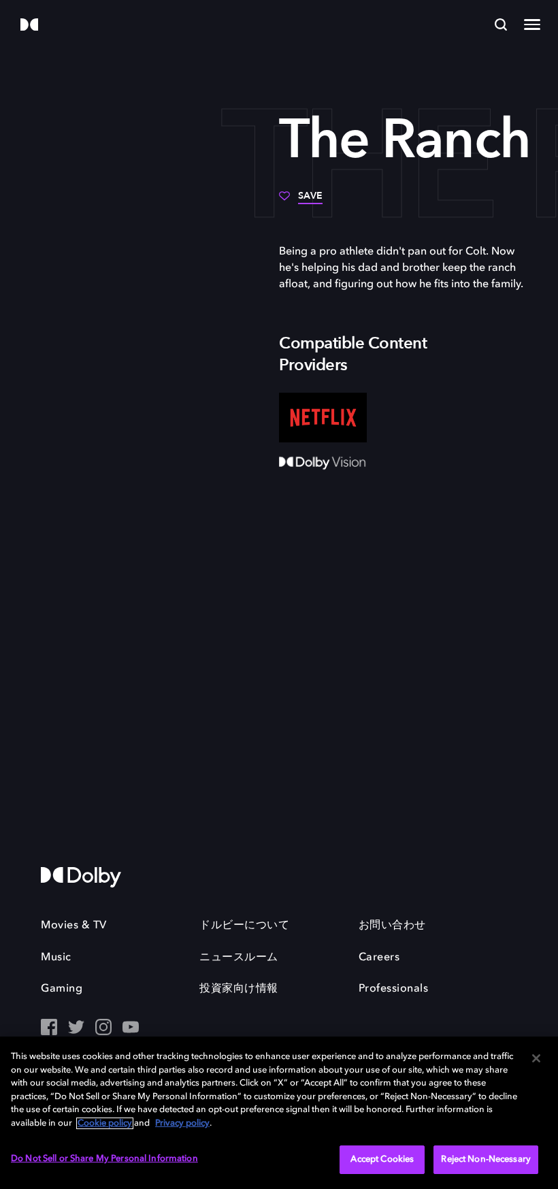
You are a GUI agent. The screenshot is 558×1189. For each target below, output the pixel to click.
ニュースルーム (238, 957)
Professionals (394, 988)
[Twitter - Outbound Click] (76, 1028)
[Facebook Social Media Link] (49, 1028)
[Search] (501, 24)
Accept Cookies (382, 1159)
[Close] (536, 1058)
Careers (379, 957)
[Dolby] (29, 25)
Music (56, 957)
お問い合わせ (392, 925)
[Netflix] (323, 417)
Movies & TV (74, 925)
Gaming (61, 988)
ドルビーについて (244, 925)
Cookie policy (105, 1123)
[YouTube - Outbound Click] (130, 1028)
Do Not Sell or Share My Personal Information (104, 1158)
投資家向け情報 (238, 988)
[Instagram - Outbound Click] (103, 1028)
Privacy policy (182, 1123)
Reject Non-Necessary (486, 1159)
